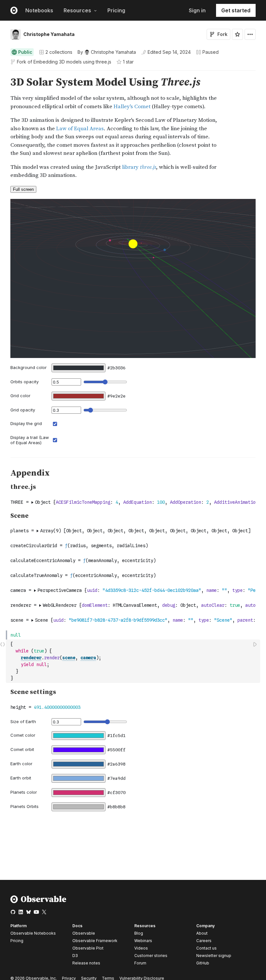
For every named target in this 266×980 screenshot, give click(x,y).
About (202, 933)
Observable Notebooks (33, 933)
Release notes (86, 963)
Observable (83, 933)
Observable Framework (94, 940)
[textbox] (133, 661)
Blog (138, 933)
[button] (3, 73)
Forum (140, 963)
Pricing (116, 10)
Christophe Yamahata (49, 34)
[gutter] (3, 82)
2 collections (58, 52)
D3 (75, 955)
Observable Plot (87, 948)
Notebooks (39, 10)
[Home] (38, 901)
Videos (141, 948)
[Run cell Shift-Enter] (255, 644)
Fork (222, 34)
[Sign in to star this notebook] (237, 34)
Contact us (206, 948)
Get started (235, 10)
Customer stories (150, 955)
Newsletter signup (213, 955)
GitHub (202, 963)
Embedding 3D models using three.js (72, 61)
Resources (77, 10)
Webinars (143, 940)
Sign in (197, 10)
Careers (204, 940)
